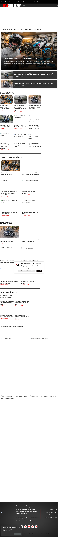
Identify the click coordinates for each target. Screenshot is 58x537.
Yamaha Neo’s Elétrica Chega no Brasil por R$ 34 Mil (7, 302)
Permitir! (39, 270)
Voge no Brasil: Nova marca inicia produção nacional (34, 127)
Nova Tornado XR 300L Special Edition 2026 (20, 145)
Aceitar (17, 533)
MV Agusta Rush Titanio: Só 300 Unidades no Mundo (35, 145)
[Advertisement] (29, 18)
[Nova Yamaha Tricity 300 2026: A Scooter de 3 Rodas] (7, 84)
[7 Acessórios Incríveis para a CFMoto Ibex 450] (29, 51)
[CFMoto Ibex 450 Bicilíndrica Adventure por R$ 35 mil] (7, 75)
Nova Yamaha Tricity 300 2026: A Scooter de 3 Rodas (33, 83)
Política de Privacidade (6, 530)
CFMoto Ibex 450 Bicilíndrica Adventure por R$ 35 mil (33, 74)
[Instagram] (25, 526)
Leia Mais (51, 68)
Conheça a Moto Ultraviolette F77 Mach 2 (22, 317)
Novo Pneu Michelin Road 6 (29, 261)
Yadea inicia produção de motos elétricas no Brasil (22, 302)
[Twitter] (32, 526)
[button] (24, 5)
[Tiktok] (36, 526)
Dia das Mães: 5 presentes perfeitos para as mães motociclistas (9, 193)
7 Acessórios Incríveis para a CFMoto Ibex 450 (20, 58)
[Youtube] (29, 526)
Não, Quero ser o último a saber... (26, 270)
